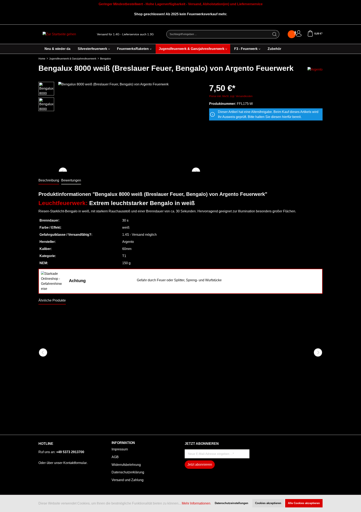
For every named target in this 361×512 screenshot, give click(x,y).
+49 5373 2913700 (70, 452)
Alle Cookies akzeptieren (304, 503)
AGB (115, 457)
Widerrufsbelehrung (126, 464)
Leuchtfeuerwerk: (63, 203)
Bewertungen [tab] (71, 180)
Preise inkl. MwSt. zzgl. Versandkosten (231, 96)
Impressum (120, 449)
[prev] (43, 352)
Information (123, 443)
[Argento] (315, 69)
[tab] (48, 180)
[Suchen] (274, 34)
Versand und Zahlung (128, 480)
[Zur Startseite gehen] (59, 34)
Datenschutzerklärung (128, 472)
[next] (318, 352)
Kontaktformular (75, 463)
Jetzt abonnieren (199, 464)
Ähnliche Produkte (52, 300)
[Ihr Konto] (299, 33)
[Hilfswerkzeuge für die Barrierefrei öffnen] (295, 32)
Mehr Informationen (196, 503)
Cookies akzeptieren (268, 503)
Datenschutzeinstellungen (231, 503)
